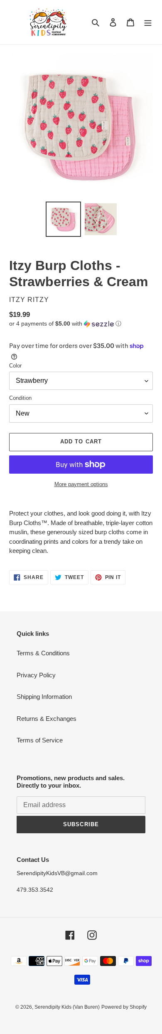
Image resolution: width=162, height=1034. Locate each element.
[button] (65, 324)
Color (15, 366)
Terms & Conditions (43, 653)
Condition (20, 398)
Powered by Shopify (124, 1007)
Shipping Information (44, 696)
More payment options (81, 484)
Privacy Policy (36, 675)
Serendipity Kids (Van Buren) (67, 1007)
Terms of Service (40, 740)
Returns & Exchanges (46, 718)
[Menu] (148, 22)
